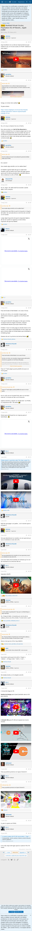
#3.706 (29, 202)
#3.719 (29, 654)
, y (11, 595)
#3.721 (29, 688)
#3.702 (29, 80)
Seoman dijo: (5, 634)
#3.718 (29, 631)
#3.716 (29, 571)
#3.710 (29, 384)
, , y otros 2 (11, 620)
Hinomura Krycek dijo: (7, 387)
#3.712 (29, 457)
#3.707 (29, 234)
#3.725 (29, 833)
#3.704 (29, 151)
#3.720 (29, 672)
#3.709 (29, 349)
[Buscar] (30, 1)
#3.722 (29, 769)
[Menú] (2, 2)
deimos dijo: (5, 83)
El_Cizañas (4, 32)
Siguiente (22, 852)
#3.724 (29, 820)
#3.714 (29, 535)
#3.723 (29, 781)
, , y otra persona (13, 644)
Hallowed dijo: (5, 785)
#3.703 (29, 123)
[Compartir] (26, 42)
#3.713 (29, 520)
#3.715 (29, 549)
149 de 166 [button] (15, 852)
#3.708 (29, 308)
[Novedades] (26, 1)
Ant (9, 852)
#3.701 (29, 42)
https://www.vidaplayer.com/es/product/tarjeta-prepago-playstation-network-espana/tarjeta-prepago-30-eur (14, 111)
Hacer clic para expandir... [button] (16, 96)
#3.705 (29, 185)
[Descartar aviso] (29, 6)
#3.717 (29, 606)
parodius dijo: (5, 206)
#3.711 (29, 412)
